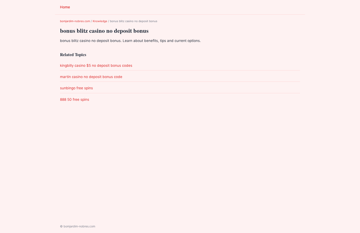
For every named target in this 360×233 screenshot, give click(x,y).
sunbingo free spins (76, 88)
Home (65, 7)
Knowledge (100, 21)
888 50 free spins (74, 99)
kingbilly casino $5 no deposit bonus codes (96, 65)
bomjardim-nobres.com (75, 21)
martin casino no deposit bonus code (91, 77)
